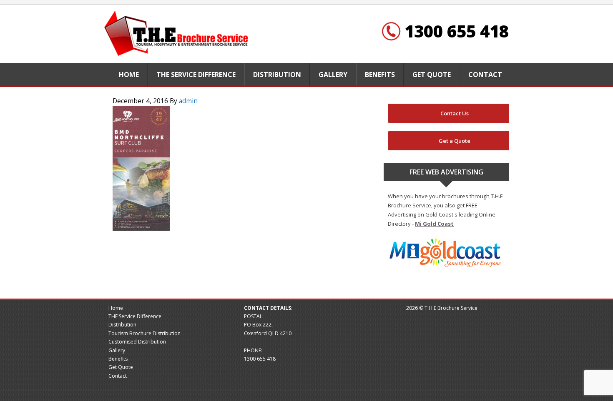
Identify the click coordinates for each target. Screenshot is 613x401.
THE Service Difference (134, 316)
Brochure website (177, 34)
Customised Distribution (137, 341)
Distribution (122, 324)
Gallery (116, 350)
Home (115, 307)
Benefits (118, 358)
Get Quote (120, 367)
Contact (117, 375)
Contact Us (454, 113)
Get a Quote (454, 140)
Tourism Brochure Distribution (144, 333)
